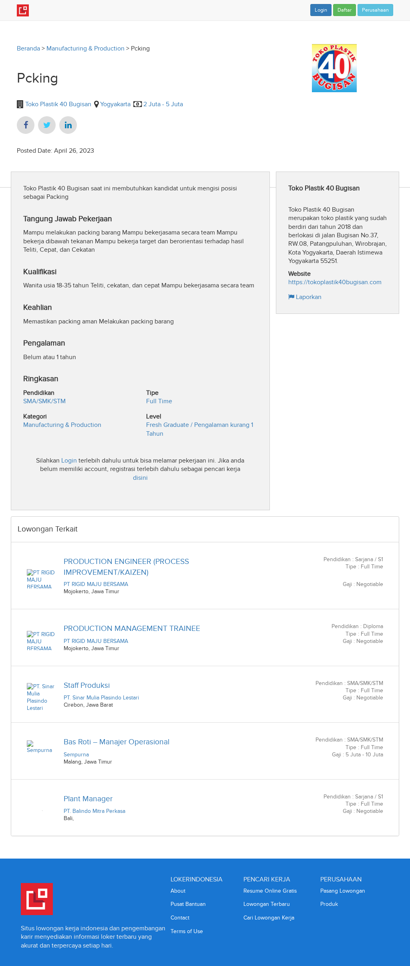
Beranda (28, 48)
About (178, 891)
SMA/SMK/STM (44, 401)
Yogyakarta (115, 104)
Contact (180, 918)
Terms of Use (187, 931)
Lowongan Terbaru (266, 904)
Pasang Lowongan (342, 891)
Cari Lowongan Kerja (268, 918)
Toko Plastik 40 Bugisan (57, 104)
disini (140, 477)
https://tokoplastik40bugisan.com (335, 282)
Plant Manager (88, 798)
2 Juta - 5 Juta (163, 104)
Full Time (159, 401)
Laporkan (308, 296)
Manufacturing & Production (85, 48)
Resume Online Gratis (270, 891)
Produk (329, 904)
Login (321, 10)
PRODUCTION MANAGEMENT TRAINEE (132, 628)
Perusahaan (375, 10)
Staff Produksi (87, 685)
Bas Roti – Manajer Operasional (116, 742)
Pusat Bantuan (188, 904)
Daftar (345, 10)
